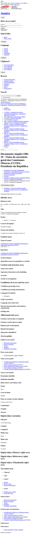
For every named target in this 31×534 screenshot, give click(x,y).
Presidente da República (10, 349)
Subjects (6, 85)
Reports (6, 482)
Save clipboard (8, 69)
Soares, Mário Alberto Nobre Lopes (13, 366)
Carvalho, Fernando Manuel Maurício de (14, 369)
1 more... (6, 146)
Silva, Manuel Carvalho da (11, 367)
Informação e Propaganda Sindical (13, 173)
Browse (3, 72)
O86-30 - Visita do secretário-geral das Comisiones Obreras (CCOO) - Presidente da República (16, 130)
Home (5, 37)
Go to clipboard (8, 66)
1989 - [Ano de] (13, 119)
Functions (6, 84)
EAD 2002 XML (8, 493)
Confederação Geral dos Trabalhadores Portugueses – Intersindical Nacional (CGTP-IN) (16, 171)
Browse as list (7, 484)
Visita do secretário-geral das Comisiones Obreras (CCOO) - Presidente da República (17, 178)
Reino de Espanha (8, 344)
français (6, 50)
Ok (2, 1)
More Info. (17, 4)
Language (3, 41)
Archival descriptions (9, 79)
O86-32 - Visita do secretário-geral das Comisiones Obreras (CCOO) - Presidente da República (16, 139)
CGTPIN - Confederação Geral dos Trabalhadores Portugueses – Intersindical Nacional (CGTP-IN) (15, 114)
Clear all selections (9, 65)
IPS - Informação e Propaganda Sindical (14, 117)
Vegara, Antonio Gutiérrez (11, 364)
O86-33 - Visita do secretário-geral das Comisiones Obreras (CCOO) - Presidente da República (16, 144)
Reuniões (6, 347)
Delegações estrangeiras (10, 343)
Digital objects (7, 88)
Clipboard (3, 57)
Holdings (6, 108)
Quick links (4, 30)
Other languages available (7, 185)
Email (3, 24)
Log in (2, 17)
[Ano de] (6, 176)
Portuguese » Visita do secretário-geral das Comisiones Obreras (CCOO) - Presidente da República (16, 189)
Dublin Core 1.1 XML (10, 492)
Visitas (5, 346)
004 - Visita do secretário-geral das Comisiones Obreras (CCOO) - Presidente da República (16, 122)
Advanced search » (6, 102)
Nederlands (7, 53)
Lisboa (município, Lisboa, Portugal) (13, 355)
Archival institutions (9, 82)
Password (4, 26)
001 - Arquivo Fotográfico (14, 118)
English (6, 48)
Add (6, 475)
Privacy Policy (8, 38)
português (6, 54)
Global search (6, 97)
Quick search (7, 109)
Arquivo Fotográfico (9, 175)
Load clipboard (8, 68)
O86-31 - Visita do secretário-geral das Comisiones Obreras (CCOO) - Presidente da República (16, 135)
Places (5, 87)
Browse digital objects (10, 485)
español (6, 51)
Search (14, 99)
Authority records (8, 81)
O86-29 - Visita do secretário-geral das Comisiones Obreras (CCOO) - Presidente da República (16, 126)
